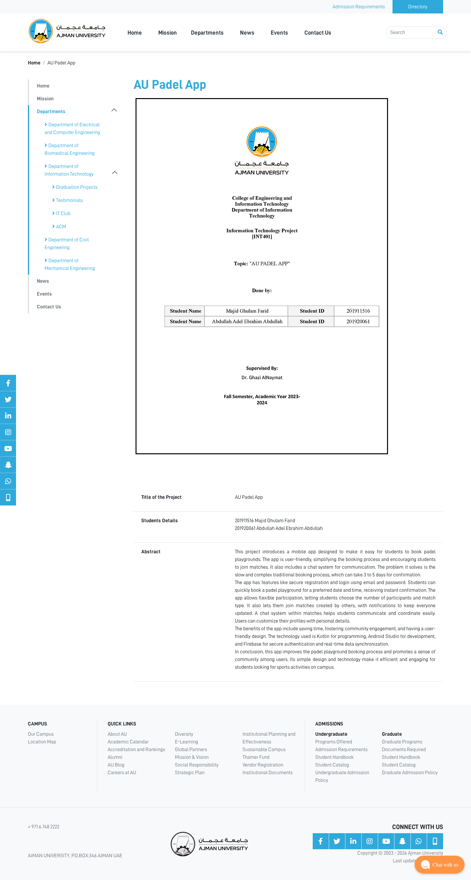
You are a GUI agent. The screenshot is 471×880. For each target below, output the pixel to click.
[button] (440, 865)
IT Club (63, 213)
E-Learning (186, 741)
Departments (207, 33)
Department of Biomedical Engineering (70, 149)
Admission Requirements (359, 6)
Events (279, 33)
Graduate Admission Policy (410, 772)
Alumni (115, 757)
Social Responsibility (197, 764)
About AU (117, 734)
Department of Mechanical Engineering (70, 264)
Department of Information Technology (69, 170)
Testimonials (69, 200)
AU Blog (116, 764)
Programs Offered (333, 741)
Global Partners (191, 749)
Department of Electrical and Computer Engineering (72, 128)
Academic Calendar (128, 741)
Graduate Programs (402, 741)
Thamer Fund (256, 757)
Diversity (184, 734)
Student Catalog (332, 764)
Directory (417, 6)
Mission (167, 33)
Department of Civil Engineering (67, 243)
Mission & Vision (192, 757)
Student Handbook (334, 757)
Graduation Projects (76, 187)
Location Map (42, 741)
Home (135, 33)
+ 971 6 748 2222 (43, 826)
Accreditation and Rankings (136, 749)
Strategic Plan (189, 772)
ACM (61, 226)
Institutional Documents (268, 772)
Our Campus (41, 734)
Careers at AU (122, 772)
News (247, 33)
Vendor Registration (263, 764)
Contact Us (317, 33)
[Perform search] (440, 32)
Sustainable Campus (264, 749)
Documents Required (404, 749)
